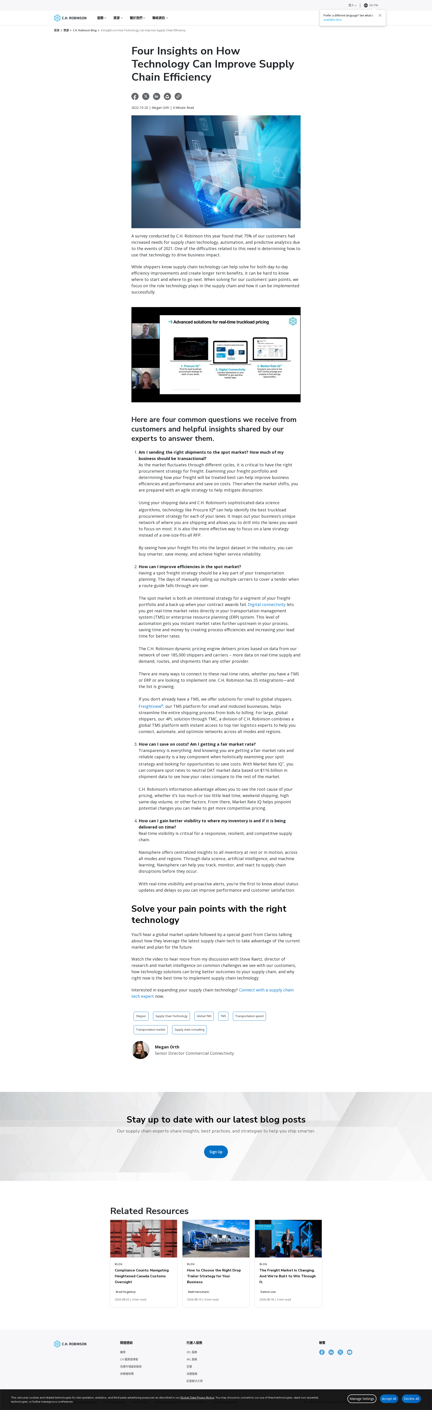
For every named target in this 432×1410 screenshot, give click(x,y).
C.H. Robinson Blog (85, 30)
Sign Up (216, 1151)
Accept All (389, 1398)
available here (333, 19)
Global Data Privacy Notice (197, 1397)
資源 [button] (117, 18)
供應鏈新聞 (127, 1374)
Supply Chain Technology (171, 1016)
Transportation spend (249, 1016)
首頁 (56, 30)
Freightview (151, 706)
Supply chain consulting (189, 1030)
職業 (123, 1352)
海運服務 (192, 1374)
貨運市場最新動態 (131, 1367)
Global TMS (204, 1016)
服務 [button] (100, 18)
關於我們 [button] (137, 18)
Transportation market (150, 1030)
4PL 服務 (192, 1359)
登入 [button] (352, 5)
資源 (66, 30)
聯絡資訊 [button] (159, 18)
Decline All (411, 1398)
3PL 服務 (192, 1352)
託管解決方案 (195, 1381)
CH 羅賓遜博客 (129, 1359)
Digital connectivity (267, 604)
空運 (189, 1367)
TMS (223, 1016)
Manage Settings (362, 1398)
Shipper (141, 1016)
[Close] (380, 15)
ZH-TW (373, 5)
